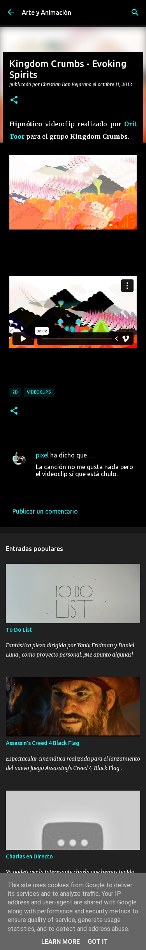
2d (15, 392)
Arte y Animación (46, 12)
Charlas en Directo (29, 856)
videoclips (39, 392)
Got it (98, 941)
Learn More (60, 941)
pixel (42, 455)
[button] (14, 100)
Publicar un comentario (45, 511)
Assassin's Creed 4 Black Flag (42, 743)
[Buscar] (135, 12)
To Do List (19, 630)
